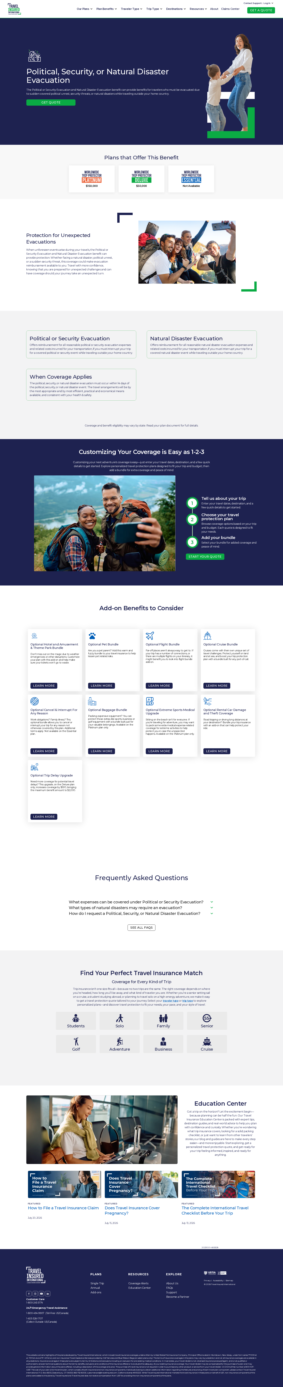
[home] (14, 9)
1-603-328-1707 (34, 1318)
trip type (187, 1000)
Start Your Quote (205, 556)
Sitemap (229, 1280)
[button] (84, 9)
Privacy (207, 1280)
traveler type (171, 1000)
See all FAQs (141, 927)
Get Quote (51, 102)
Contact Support (252, 3)
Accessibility (218, 1280)
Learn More (44, 686)
